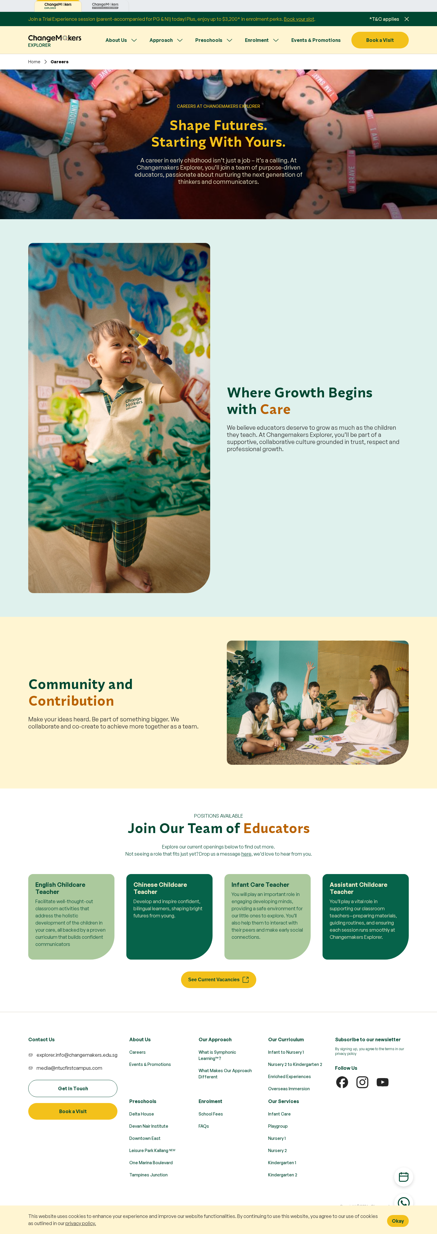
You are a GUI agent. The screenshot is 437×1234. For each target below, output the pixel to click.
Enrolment (257, 40)
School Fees (211, 1113)
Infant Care (279, 1113)
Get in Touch (73, 1088)
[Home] (55, 40)
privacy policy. (80, 1223)
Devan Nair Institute (148, 1126)
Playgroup (278, 1126)
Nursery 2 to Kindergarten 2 (295, 1064)
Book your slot (299, 19)
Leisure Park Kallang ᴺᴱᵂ (152, 1150)
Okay (398, 1221)
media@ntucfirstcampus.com (69, 1068)
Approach (161, 40)
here (246, 854)
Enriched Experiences (289, 1076)
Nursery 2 (277, 1150)
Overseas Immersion (289, 1088)
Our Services (283, 1101)
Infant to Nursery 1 (286, 1052)
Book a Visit (380, 40)
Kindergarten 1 (282, 1162)
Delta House (141, 1113)
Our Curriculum (286, 1039)
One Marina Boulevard (151, 1162)
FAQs (204, 1126)
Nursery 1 (277, 1138)
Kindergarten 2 (282, 1174)
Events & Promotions (316, 40)
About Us (116, 40)
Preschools (208, 40)
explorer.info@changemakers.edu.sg (77, 1055)
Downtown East (145, 1138)
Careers (137, 1052)
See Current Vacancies (214, 979)
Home (34, 61)
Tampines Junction (148, 1174)
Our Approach (215, 1039)
